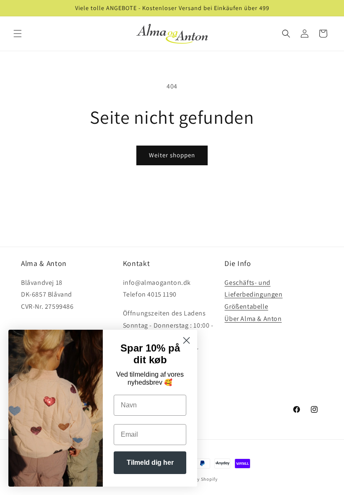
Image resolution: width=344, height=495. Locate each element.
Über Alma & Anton (252, 318)
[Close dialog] (186, 340)
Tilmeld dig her (150, 462)
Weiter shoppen (172, 155)
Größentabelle (246, 306)
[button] (17, 33)
